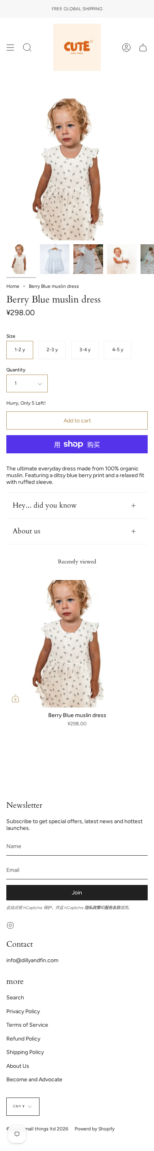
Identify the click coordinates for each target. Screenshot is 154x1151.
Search (15, 997)
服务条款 (112, 907)
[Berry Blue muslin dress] (21, 259)
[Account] (126, 47)
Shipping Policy (25, 1052)
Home (12, 286)
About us (26, 531)
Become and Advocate (34, 1079)
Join (77, 892)
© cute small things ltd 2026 (37, 1129)
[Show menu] (10, 47)
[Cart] (143, 47)
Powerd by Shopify (95, 1129)
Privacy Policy (23, 1011)
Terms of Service (27, 1025)
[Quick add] (15, 698)
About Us (17, 1066)
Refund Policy (23, 1038)
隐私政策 (92, 907)
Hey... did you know (45, 505)
